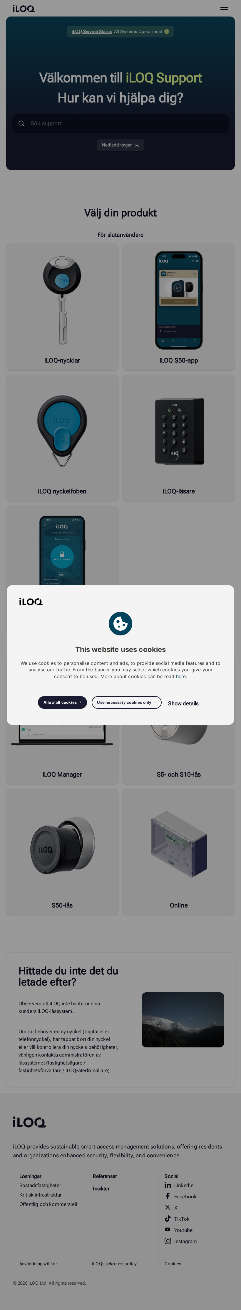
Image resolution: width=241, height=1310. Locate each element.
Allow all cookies (60, 702)
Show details (183, 703)
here (181, 676)
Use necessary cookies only (124, 702)
